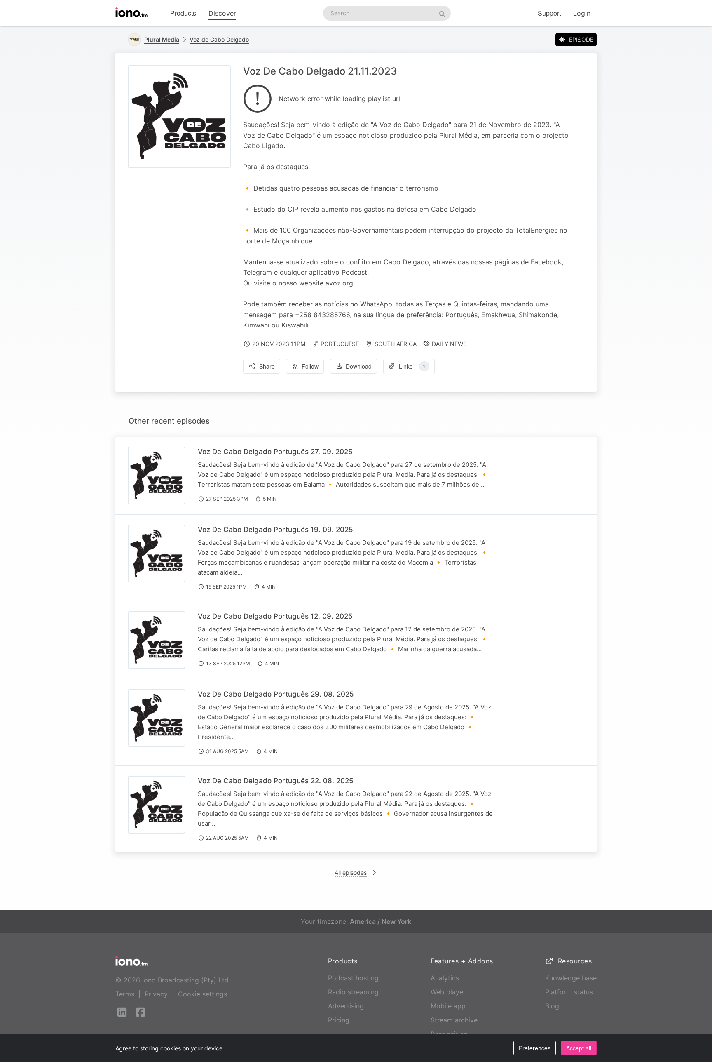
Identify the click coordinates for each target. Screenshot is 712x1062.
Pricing (338, 1020)
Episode (581, 39)
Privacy (156, 994)
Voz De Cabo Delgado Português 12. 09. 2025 (275, 616)
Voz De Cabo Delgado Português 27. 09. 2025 (275, 451)
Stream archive (454, 1020)
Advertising (346, 1006)
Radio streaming (353, 992)
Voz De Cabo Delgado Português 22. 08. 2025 (276, 781)
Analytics (445, 978)
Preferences (534, 1048)
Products (183, 13)
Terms (124, 994)
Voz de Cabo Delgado (219, 39)
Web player (448, 992)
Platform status (569, 992)
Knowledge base (571, 978)
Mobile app (448, 1006)
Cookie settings (202, 994)
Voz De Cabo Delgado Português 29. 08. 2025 (276, 694)
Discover (222, 13)
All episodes (351, 872)
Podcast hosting (353, 978)
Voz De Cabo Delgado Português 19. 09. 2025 (275, 529)
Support (549, 13)
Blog (552, 1006)
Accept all (578, 1048)
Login (581, 13)
